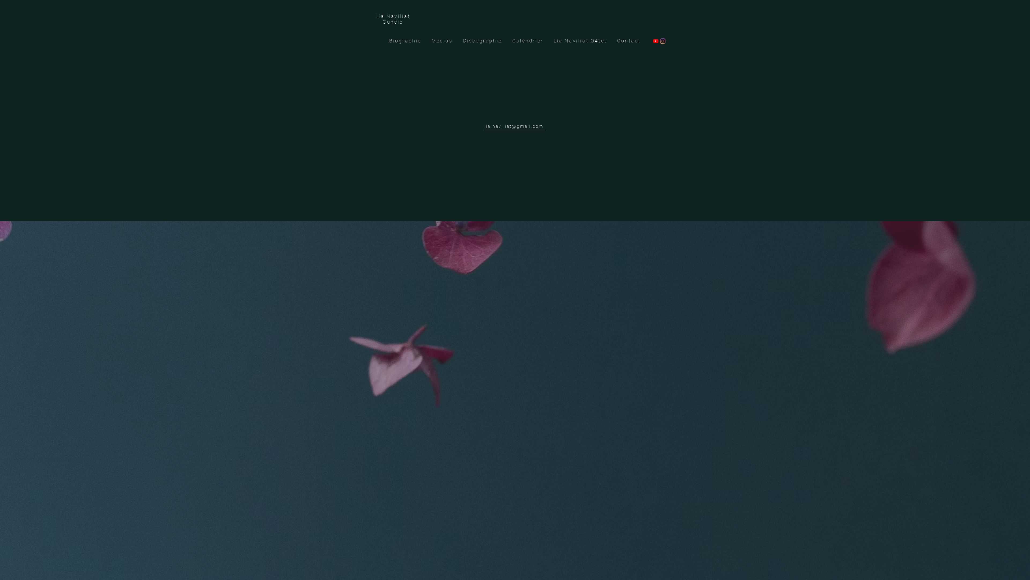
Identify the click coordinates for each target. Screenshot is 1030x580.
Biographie (410, 41)
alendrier (530, 41)
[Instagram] (662, 41)
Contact (629, 41)
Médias (442, 41)
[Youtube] (656, 41)
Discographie (477, 41)
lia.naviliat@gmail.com (513, 126)
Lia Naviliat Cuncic (393, 19)
